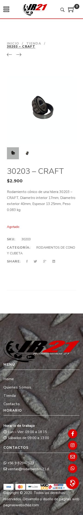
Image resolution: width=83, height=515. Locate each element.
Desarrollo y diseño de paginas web (51, 499)
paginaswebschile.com (21, 505)
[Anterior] (9, 55)
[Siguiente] (18, 55)
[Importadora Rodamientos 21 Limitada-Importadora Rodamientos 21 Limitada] (35, 9)
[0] (71, 11)
